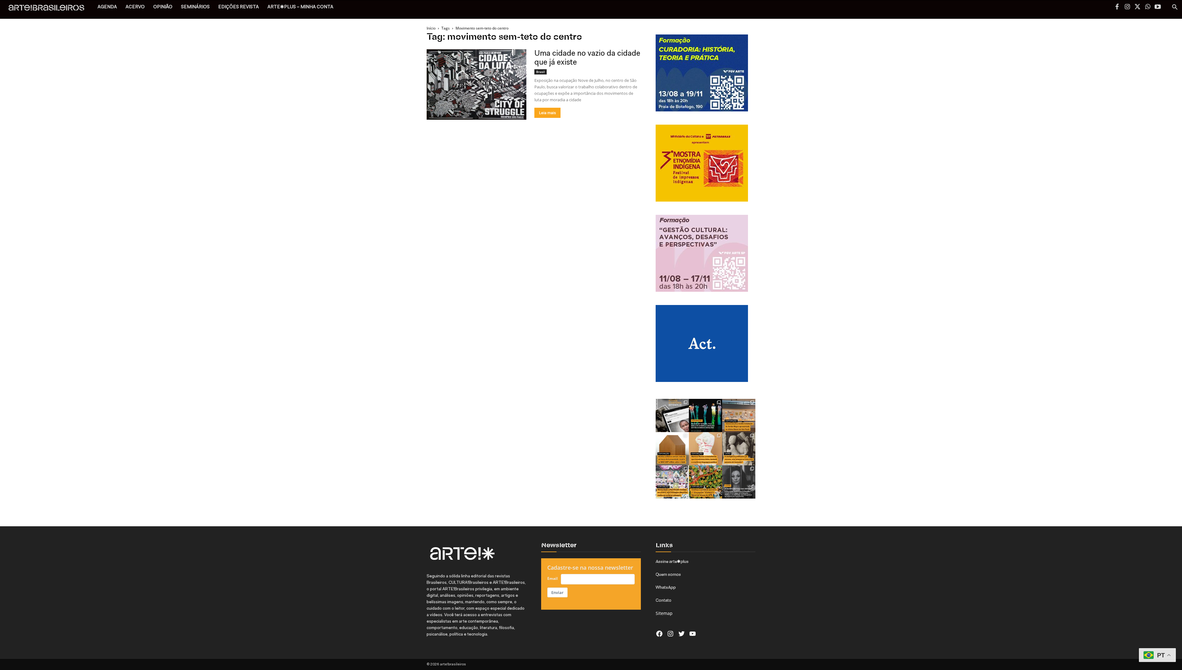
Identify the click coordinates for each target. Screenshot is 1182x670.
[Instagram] (1127, 7)
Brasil (540, 72)
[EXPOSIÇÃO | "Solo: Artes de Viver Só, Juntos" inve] (672, 448)
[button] (1174, 8)
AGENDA (107, 7)
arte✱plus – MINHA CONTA (300, 7)
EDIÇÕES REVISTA (238, 7)
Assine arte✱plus (672, 561)
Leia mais (547, 112)
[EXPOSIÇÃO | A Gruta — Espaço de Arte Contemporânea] (672, 482)
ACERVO (135, 7)
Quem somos (668, 574)
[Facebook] (1117, 7)
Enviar (557, 592)
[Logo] (49, 9)
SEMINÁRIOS (195, 7)
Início (431, 28)
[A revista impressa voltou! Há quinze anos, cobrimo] (672, 415)
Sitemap (664, 613)
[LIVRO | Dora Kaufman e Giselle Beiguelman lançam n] (738, 448)
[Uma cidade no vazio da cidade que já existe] (476, 84)
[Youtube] (1157, 7)
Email (552, 578)
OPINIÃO (162, 7)
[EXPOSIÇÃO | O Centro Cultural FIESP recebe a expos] (705, 415)
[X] (1137, 7)
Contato (663, 600)
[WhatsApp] (1147, 7)
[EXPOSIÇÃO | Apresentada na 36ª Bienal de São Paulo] (738, 415)
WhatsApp (666, 587)
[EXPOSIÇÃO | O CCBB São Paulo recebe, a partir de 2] (705, 448)
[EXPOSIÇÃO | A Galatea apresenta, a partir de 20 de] (705, 482)
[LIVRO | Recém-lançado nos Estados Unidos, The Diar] (738, 482)
